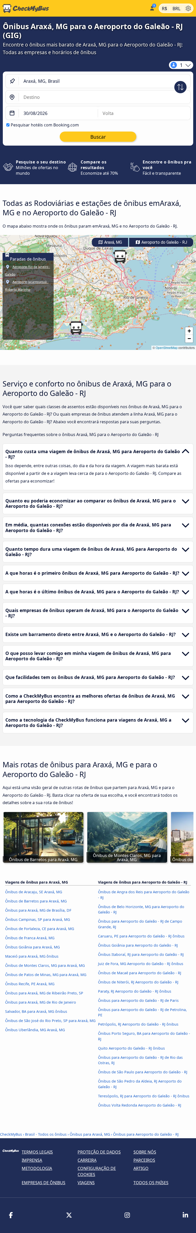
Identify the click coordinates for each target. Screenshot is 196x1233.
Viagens (86, 1182)
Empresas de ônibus (43, 1182)
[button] (120, 257)
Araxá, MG (112, 242)
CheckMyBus (11, 1134)
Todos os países (150, 1182)
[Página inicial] (73, 8)
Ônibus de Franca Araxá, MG (29, 937)
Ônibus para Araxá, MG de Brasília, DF (38, 910)
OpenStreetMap (167, 347)
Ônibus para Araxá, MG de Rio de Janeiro (40, 1002)
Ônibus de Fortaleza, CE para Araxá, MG (39, 928)
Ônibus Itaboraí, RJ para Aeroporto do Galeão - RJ (141, 954)
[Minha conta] (151, 7)
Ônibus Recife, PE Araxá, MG (29, 983)
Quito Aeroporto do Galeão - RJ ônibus (131, 1048)
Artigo (141, 1168)
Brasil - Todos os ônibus (46, 1134)
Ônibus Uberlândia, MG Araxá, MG (35, 1029)
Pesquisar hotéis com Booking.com (45, 125)
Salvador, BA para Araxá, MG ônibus (36, 1011)
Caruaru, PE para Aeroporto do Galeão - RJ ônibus (141, 936)
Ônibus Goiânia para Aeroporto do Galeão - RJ (138, 945)
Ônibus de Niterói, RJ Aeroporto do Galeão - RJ (138, 982)
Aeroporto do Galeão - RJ (163, 242)
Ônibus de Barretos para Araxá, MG (36, 901)
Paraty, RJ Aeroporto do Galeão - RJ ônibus (134, 991)
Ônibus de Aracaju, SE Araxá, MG (33, 891)
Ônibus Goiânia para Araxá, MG (32, 947)
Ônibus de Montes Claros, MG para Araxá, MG (45, 965)
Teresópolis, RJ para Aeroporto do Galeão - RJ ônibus (143, 1096)
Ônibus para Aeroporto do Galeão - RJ (146, 1134)
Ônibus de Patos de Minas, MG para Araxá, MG (45, 974)
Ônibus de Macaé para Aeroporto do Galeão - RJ (139, 972)
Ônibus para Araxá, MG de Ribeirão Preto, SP (44, 993)
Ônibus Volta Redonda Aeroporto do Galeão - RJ (139, 1105)
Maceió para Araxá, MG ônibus (31, 956)
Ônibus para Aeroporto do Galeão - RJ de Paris (138, 1000)
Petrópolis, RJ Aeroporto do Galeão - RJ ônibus (138, 1024)
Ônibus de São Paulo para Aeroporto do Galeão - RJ (142, 1072)
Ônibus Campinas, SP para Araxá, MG (37, 919)
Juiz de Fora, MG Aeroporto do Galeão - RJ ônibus (140, 963)
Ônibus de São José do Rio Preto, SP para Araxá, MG (50, 1020)
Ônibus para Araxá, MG (90, 1134)
